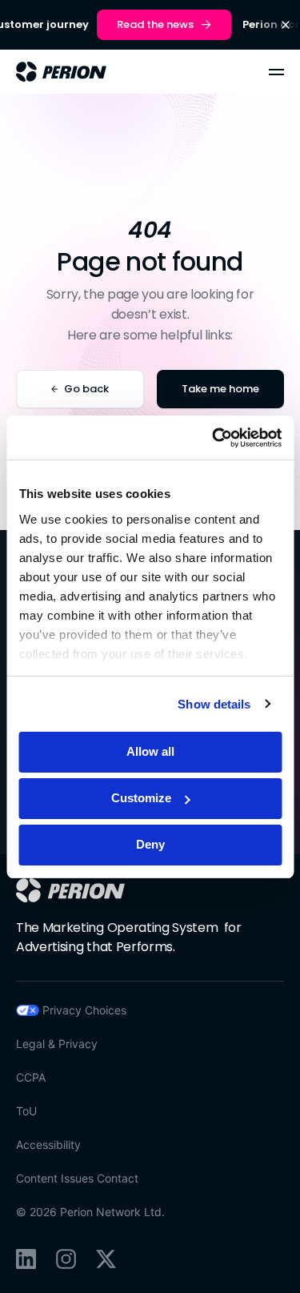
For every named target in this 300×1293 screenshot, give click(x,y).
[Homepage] (70, 890)
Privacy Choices (84, 1010)
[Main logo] (61, 72)
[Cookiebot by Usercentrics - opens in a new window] (214, 438)
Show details (214, 704)
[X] (106, 1259)
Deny (150, 844)
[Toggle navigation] (276, 72)
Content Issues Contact (77, 1178)
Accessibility (48, 1144)
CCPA (31, 1077)
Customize (141, 798)
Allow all (150, 751)
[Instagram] (66, 1259)
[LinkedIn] (26, 1259)
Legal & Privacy (57, 1043)
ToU (26, 1111)
